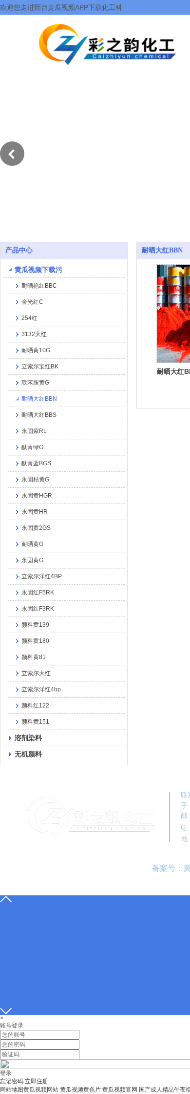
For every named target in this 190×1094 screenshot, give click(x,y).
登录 (6, 1073)
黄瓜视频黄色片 (80, 1089)
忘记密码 (11, 1081)
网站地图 (11, 1089)
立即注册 (36, 1081)
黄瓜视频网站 (40, 1089)
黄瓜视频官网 (119, 1089)
